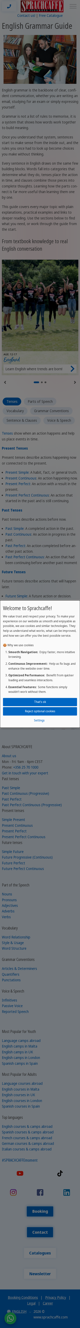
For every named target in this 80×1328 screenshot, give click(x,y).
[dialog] (40, 664)
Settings (39, 720)
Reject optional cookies (40, 711)
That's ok (40, 702)
